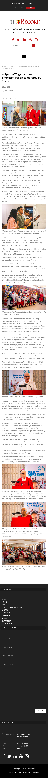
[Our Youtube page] (30, 40)
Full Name (6, 639)
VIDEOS (5, 610)
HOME (4, 602)
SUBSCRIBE (6, 621)
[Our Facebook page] (12, 40)
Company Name (7, 664)
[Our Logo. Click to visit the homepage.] (24, 21)
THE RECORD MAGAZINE (12, 607)
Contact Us (20, 748)
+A (31, 8)
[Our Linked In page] (24, 40)
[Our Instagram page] (35, 40)
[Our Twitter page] (18, 40)
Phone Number (7, 647)
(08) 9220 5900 (18, 3)
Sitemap (36, 773)
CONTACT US (7, 624)
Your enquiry (6, 679)
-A (27, 8)
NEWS (4, 605)
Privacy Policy (24, 773)
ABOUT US (6, 618)
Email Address (7, 656)
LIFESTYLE (6, 616)
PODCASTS (6, 613)
